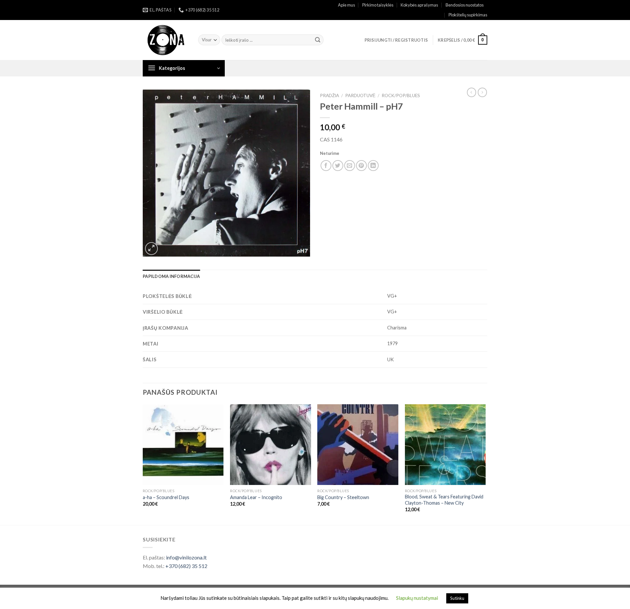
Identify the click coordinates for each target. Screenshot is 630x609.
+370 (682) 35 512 (186, 566)
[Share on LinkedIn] (373, 165)
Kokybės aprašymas (419, 5)
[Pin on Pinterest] (361, 165)
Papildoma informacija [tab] (171, 276)
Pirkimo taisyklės (377, 5)
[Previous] (143, 464)
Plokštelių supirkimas (468, 14)
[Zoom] (151, 248)
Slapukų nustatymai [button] (417, 598)
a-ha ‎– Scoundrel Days (166, 497)
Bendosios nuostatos (465, 5)
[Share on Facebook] (326, 165)
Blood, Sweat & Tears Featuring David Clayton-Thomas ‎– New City (444, 500)
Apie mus (346, 5)
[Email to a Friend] (349, 165)
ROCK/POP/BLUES (401, 95)
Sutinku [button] (457, 598)
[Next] (485, 464)
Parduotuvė (360, 95)
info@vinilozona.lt (186, 557)
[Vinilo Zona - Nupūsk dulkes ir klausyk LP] (165, 40)
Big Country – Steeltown (343, 497)
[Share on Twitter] (337, 165)
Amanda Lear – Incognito (256, 497)
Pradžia (329, 95)
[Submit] (317, 40)
